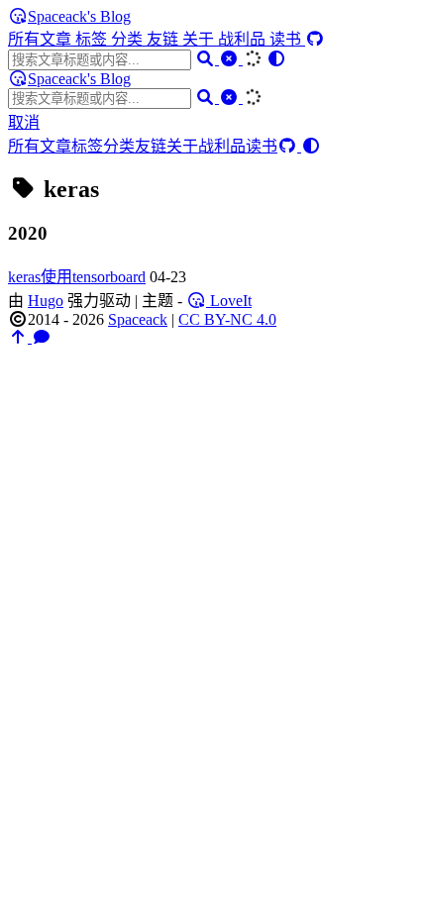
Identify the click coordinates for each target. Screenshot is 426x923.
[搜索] (207, 59)
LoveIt (229, 300)
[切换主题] (276, 59)
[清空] (231, 59)
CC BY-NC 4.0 (227, 319)
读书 (287, 39)
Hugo (45, 300)
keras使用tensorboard (77, 276)
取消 (24, 122)
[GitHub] (315, 39)
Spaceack (137, 319)
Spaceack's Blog (79, 16)
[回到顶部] (20, 337)
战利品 (243, 39)
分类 (129, 39)
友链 (164, 39)
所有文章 (41, 39)
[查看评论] (42, 337)
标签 (93, 39)
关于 (200, 39)
